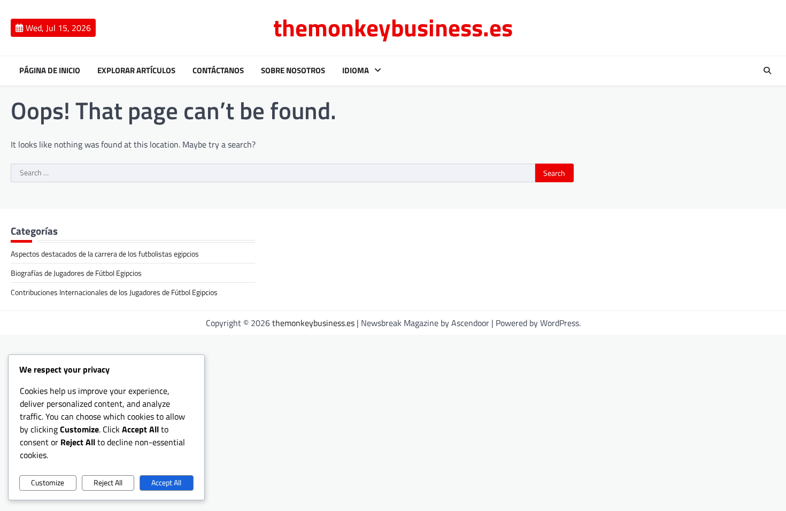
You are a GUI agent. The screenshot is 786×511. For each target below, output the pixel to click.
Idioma (355, 70)
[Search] (767, 71)
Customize (47, 483)
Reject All (108, 483)
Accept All (166, 483)
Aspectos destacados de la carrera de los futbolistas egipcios (105, 253)
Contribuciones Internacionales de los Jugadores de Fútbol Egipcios (114, 292)
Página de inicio (49, 70)
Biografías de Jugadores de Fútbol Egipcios (76, 272)
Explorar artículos (136, 70)
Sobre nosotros (293, 70)
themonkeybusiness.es (393, 27)
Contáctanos (218, 70)
